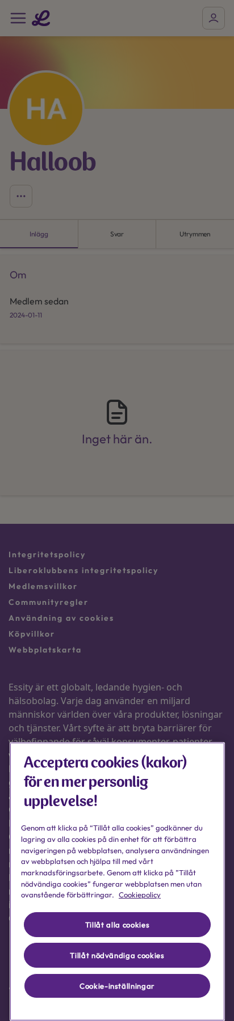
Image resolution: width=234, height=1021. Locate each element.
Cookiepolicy (140, 894)
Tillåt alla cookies (117, 924)
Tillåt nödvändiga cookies (117, 955)
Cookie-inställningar (117, 985)
